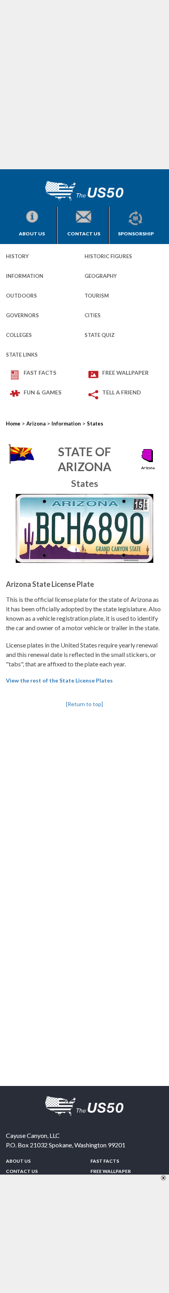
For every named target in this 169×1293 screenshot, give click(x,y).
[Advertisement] (84, 84)
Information (24, 276)
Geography (100, 276)
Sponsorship (136, 234)
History (17, 256)
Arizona (36, 423)
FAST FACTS (40, 372)
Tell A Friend (121, 392)
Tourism (96, 295)
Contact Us (83, 234)
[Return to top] (84, 704)
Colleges (19, 335)
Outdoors (21, 295)
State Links (22, 354)
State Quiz (99, 335)
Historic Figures (108, 256)
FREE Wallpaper (125, 372)
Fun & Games (42, 392)
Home (13, 423)
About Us (32, 234)
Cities (92, 315)
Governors (22, 315)
